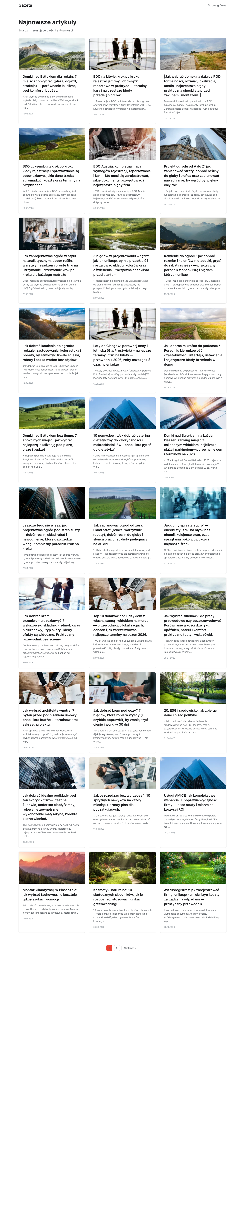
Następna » (130, 948)
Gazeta (25, 5)
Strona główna (217, 5)
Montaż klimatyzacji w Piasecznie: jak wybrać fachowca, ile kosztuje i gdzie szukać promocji (50, 894)
